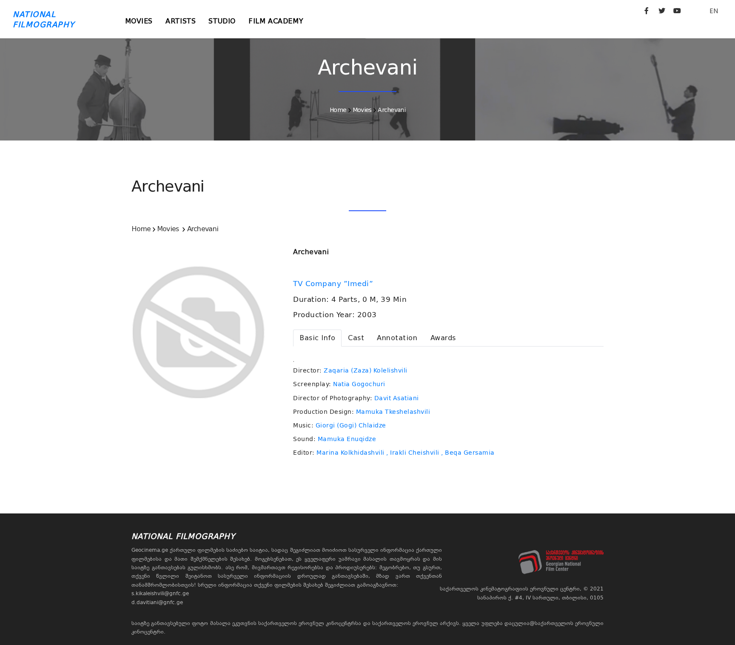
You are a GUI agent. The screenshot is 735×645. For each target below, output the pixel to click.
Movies (139, 21)
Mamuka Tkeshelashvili (393, 411)
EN (713, 11)
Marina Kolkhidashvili (350, 452)
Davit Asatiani (396, 398)
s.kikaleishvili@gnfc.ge (160, 593)
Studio (222, 21)
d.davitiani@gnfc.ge (157, 602)
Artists (180, 21)
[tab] (317, 338)
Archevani (391, 109)
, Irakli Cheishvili (412, 452)
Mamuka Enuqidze (347, 439)
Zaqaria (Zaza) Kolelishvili (365, 370)
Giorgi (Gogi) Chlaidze (351, 425)
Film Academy (275, 21)
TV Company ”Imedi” (334, 283)
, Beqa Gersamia (468, 452)
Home (338, 109)
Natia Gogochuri (359, 384)
